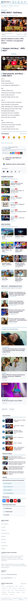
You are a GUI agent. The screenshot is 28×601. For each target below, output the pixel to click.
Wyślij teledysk (8, 511)
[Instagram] (16, 153)
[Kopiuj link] (19, 171)
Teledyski (11, 5)
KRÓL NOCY (4, 409)
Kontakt (7, 515)
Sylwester (3, 539)
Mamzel (15, 588)
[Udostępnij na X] (15, 171)
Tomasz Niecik (5, 594)
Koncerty (3, 536)
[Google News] (11, 153)
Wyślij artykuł (8, 508)
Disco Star (3, 542)
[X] (19, 500)
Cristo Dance (4, 588)
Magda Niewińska (10, 586)
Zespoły (3, 548)
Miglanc (18, 592)
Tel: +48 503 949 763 (8, 578)
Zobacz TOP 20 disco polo (7, 143)
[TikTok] (21, 153)
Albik (12, 590)
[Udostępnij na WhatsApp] (11, 171)
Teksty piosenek (5, 533)
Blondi (10, 588)
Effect (17, 586)
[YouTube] (19, 153)
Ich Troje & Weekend (8, 493)
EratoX (3, 586)
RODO (25, 598)
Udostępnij (20, 34)
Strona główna (4, 5)
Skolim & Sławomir (8, 490)
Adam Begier (4, 15)
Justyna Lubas (21, 588)
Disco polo (16, 5)
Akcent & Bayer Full (8, 486)
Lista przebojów (6, 415)
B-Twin (23, 592)
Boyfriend (12, 594)
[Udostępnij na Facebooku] (3, 171)
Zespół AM (4, 592)
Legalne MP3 (4, 545)
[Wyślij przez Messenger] (7, 171)
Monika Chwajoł (11, 592)
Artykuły (3, 527)
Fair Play (4, 590)
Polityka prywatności (20, 599)
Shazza (21, 586)
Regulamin (15, 598)
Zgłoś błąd (26, 34)
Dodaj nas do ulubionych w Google (8, 34)
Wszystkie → (24, 583)
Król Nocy (12, 409)
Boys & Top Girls (7, 483)
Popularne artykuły (7, 453)
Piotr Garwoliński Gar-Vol (20, 590)
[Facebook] (13, 153)
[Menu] (25, 2)
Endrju (8, 590)
